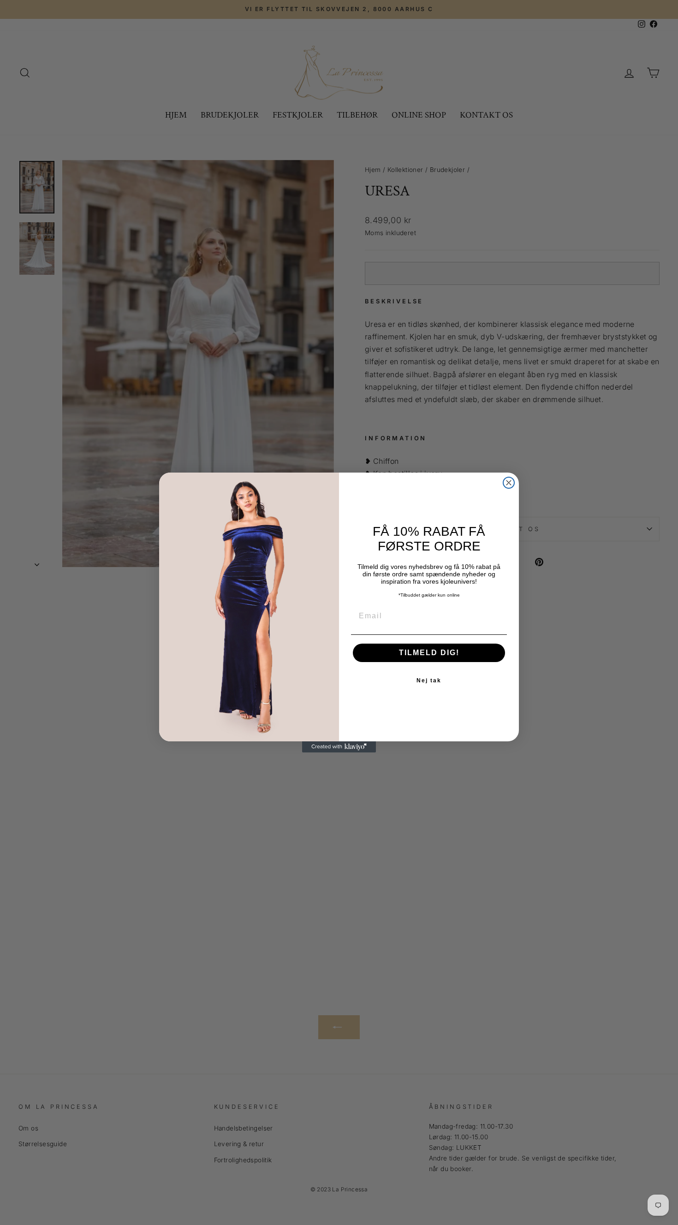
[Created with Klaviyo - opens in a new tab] (339, 746)
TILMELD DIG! (429, 653)
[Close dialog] (508, 482)
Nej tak (428, 680)
